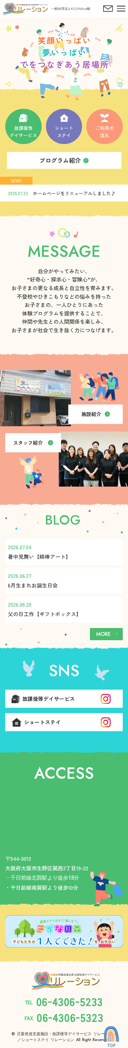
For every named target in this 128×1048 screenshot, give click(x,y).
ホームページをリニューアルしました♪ (74, 193)
